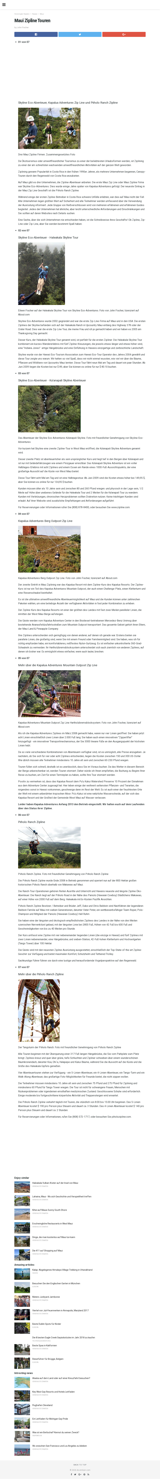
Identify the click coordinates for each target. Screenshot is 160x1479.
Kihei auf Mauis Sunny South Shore (49, 1210)
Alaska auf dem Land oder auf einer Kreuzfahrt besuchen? (61, 1378)
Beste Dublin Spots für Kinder (46, 1324)
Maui (42, 14)
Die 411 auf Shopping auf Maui (47, 1250)
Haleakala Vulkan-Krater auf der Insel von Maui (55, 1183)
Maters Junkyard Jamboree (46, 1297)
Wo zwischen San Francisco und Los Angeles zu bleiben (59, 1446)
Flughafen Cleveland (42, 1405)
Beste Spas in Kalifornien (44, 1345)
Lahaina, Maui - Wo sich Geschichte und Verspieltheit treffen (61, 1196)
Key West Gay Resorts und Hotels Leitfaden (53, 1392)
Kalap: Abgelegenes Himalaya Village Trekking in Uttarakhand (62, 1270)
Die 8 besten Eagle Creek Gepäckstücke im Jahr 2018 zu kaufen (63, 1337)
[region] (82, 72)
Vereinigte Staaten (22, 14)
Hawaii (34, 14)
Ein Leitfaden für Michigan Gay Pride (50, 1419)
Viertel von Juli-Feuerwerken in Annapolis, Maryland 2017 (60, 1310)
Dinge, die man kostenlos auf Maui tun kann (53, 1237)
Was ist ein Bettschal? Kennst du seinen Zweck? (55, 1432)
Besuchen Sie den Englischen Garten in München (56, 1283)
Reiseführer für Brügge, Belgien (47, 1359)
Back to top (80, 1465)
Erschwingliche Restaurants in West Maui (52, 1223)
